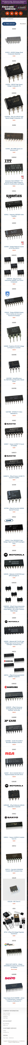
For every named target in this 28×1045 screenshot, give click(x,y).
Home (4, 18)
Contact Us (6, 1032)
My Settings (6, 1023)
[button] (9, 24)
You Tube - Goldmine (8, 1037)
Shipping (5, 1016)
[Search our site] (21, 13)
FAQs (4, 1030)
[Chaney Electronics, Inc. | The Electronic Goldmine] (14, 7)
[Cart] (16, 13)
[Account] (12, 13)
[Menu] (7, 13)
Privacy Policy (6, 1014)
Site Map (5, 1018)
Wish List (5, 1025)
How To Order (6, 1013)
